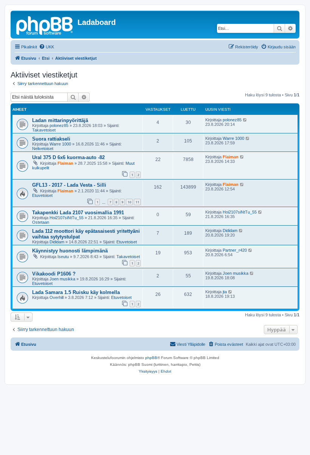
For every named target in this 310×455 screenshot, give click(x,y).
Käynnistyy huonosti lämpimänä (70, 251)
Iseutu (63, 256)
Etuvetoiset (42, 195)
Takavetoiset (44, 130)
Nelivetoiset (42, 148)
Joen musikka (62, 279)
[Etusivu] (45, 24)
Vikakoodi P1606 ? (54, 274)
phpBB (151, 358)
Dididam (57, 242)
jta (225, 291)
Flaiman (65, 163)
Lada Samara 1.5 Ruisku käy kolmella (76, 292)
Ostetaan (40, 222)
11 (137, 202)
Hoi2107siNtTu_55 (67, 217)
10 (129, 202)
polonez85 (59, 125)
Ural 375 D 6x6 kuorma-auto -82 (68, 157)
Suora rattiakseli (51, 139)
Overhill (57, 297)
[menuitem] (46, 46)
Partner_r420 (235, 250)
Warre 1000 (60, 144)
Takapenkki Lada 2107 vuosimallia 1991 (78, 212)
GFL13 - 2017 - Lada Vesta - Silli (69, 185)
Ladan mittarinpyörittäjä (60, 120)
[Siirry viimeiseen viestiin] (245, 120)
